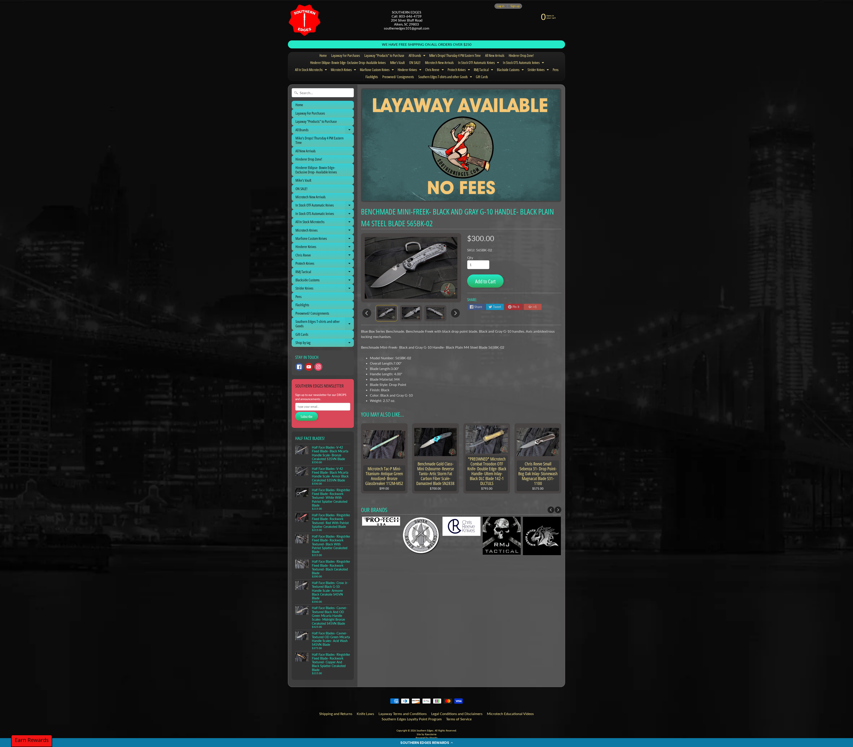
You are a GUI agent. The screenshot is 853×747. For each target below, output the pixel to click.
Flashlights (371, 76)
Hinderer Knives (410, 70)
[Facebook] (299, 367)
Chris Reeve (435, 70)
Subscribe (307, 416)
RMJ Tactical (484, 70)
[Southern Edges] (304, 20)
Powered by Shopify (427, 737)
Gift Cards (482, 76)
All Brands (417, 56)
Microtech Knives (344, 70)
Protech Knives (459, 70)
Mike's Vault (397, 62)
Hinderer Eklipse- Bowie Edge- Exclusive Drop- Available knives (348, 62)
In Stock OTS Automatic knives (524, 63)
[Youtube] (309, 367)
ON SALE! (415, 62)
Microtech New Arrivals (439, 62)
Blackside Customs (511, 70)
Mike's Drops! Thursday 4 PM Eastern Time (455, 55)
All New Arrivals (494, 55)
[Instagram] (318, 367)
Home (323, 55)
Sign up (515, 6)
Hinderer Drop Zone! (521, 55)
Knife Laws (365, 713)
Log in (500, 6)
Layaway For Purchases (345, 55)
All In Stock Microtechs (311, 70)
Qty (470, 257)
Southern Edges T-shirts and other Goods (445, 77)
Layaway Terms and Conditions (403, 713)
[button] (426, 742)
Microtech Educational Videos (510, 713)
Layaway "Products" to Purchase (384, 55)
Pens (555, 69)
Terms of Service (459, 719)
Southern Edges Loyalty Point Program (412, 719)
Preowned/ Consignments (398, 76)
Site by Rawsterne (426, 734)
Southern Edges (425, 730)
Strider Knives (539, 70)
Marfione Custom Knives (377, 70)
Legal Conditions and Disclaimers (456, 713)
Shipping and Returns (335, 713)
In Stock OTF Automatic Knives (479, 63)
